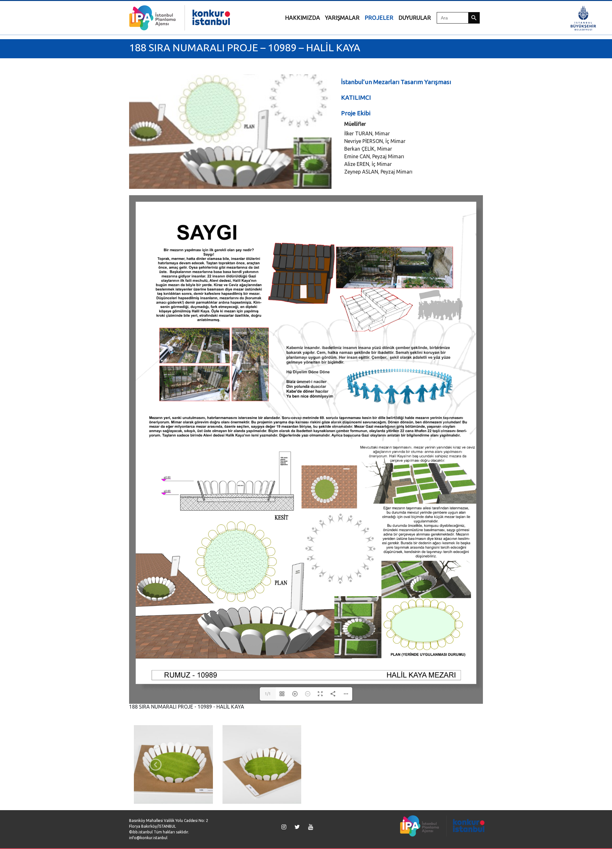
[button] (155, 764)
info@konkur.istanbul (148, 838)
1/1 (268, 694)
